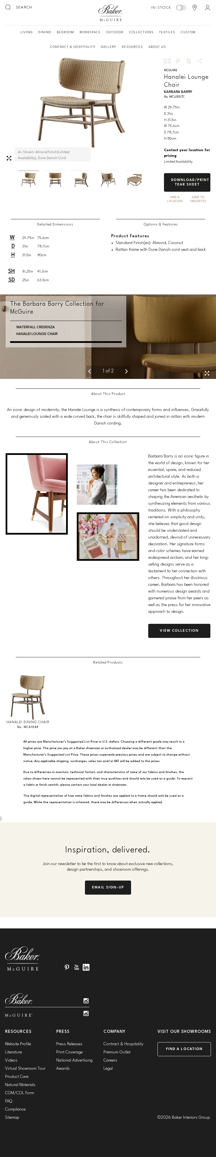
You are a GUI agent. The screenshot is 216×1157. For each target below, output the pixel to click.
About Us (157, 47)
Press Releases (69, 1044)
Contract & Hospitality (72, 47)
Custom (188, 32)
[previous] (89, 371)
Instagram (86, 1000)
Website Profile (18, 1044)
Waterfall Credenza (35, 327)
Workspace (90, 32)
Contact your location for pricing (187, 153)
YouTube (76, 967)
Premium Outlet (117, 1052)
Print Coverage (69, 1052)
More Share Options (199, 61)
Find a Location (184, 1049)
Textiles (167, 32)
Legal (108, 1069)
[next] (126, 371)
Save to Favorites (198, 199)
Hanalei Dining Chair (28, 722)
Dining (44, 32)
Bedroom (65, 32)
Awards (63, 1069)
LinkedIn (86, 967)
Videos (11, 1060)
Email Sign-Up (108, 887)
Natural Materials (20, 1085)
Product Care (16, 1077)
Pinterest (67, 967)
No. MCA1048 (28, 727)
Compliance (15, 1109)
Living (27, 32)
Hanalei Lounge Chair (37, 334)
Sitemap (12, 1118)
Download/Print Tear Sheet (190, 182)
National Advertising (74, 1060)
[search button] (8, 7)
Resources (132, 47)
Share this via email (167, 61)
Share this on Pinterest (178, 61)
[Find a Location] (194, 7)
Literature (13, 1052)
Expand (9, 158)
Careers (110, 1060)
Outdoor (114, 32)
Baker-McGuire (111, 12)
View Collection (179, 631)
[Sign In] (207, 7)
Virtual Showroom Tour (25, 1069)
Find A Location (175, 199)
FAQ (8, 1101)
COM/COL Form (19, 1093)
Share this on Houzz (188, 61)
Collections (141, 32)
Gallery (108, 47)
